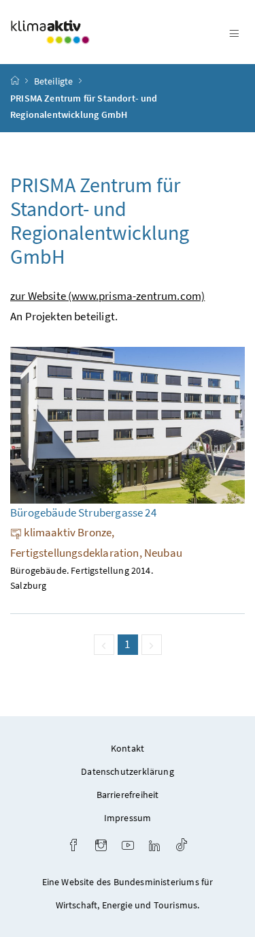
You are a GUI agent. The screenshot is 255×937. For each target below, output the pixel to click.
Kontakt (127, 748)
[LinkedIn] (154, 847)
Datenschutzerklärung (127, 771)
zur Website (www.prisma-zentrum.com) (107, 295)
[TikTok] (181, 847)
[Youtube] (128, 847)
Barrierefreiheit (128, 794)
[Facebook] (73, 847)
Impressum (128, 818)
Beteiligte (53, 81)
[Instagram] (101, 847)
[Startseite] (15, 81)
